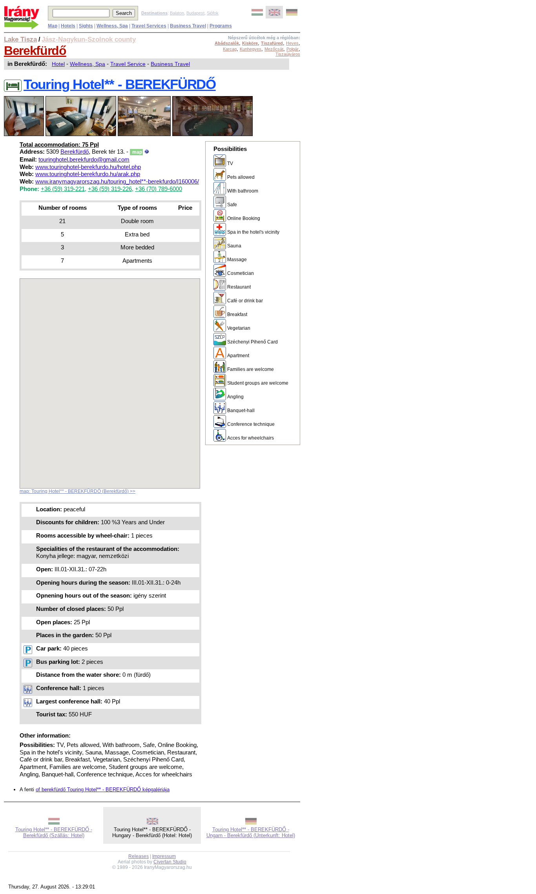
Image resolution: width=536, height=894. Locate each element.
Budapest (195, 13)
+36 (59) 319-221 (63, 189)
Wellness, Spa (87, 64)
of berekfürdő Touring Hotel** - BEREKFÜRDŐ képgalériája (103, 789)
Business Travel (170, 64)
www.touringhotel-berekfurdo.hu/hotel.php (88, 167)
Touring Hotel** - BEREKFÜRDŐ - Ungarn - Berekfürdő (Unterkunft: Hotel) (250, 832)
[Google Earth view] (146, 152)
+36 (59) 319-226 (110, 189)
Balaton (177, 13)
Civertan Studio (169, 862)
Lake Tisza (20, 39)
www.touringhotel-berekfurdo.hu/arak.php (87, 174)
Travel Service (128, 64)
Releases (138, 856)
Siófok (213, 13)
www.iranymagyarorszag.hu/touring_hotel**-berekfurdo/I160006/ (117, 181)
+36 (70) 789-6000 (158, 189)
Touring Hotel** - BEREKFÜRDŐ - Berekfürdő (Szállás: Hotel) (53, 832)
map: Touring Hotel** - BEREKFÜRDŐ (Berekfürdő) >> (77, 491)
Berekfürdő (35, 51)
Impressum (164, 856)
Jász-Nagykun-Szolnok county (89, 39)
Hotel (58, 64)
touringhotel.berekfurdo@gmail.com (83, 159)
